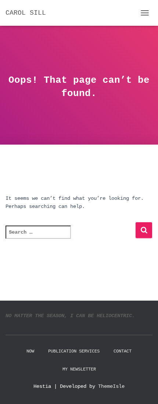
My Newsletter (79, 369)
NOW (30, 351)
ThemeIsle (111, 386)
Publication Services (74, 351)
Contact (123, 351)
